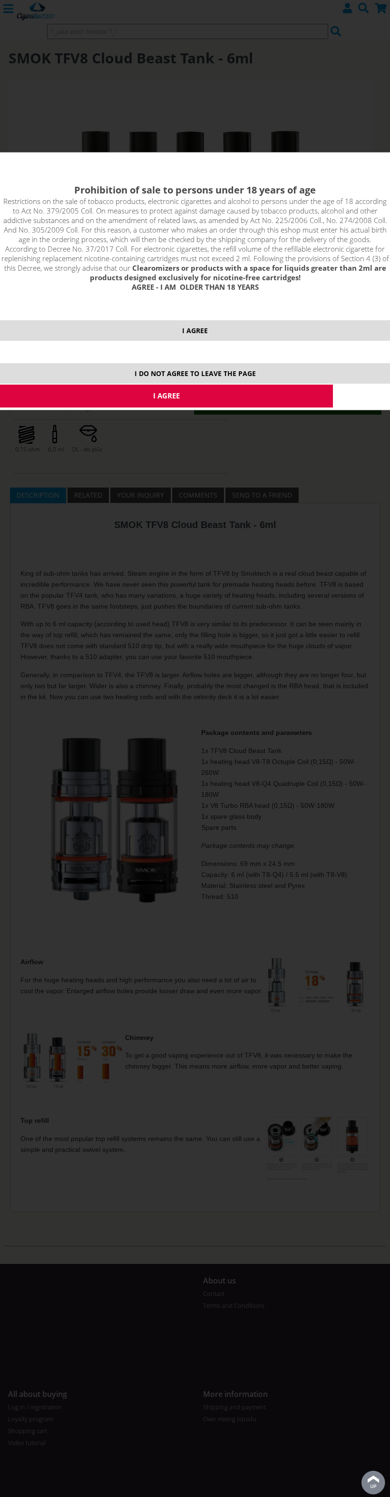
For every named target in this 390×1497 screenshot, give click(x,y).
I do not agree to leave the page (195, 373)
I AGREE (195, 330)
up (373, 1483)
